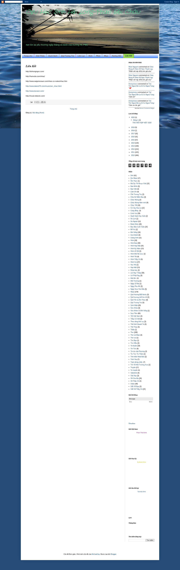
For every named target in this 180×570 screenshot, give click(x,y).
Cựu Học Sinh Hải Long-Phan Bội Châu (83, 12)
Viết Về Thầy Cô (136, 389)
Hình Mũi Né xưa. (137, 254)
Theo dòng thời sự (137, 321)
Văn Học (134, 376)
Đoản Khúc (134, 224)
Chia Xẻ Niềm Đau (137, 197)
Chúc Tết (134, 205)
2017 (133, 134)
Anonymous (133, 84)
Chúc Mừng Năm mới (138, 202)
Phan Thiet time (141, 432)
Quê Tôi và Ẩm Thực (138, 300)
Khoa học (134, 270)
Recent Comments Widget (147, 108)
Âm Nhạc (134, 178)
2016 (133, 137)
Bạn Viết (134, 189)
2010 (133, 155)
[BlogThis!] (37, 102)
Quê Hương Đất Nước (139, 294)
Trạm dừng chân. (137, 362)
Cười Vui (134, 213)
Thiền (132, 330)
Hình (132, 240)
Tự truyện (134, 370)
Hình (90, 56)
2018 (133, 130)
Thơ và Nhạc (135, 335)
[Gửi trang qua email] (31, 102)
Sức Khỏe (134, 308)
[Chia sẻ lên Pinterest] (44, 102)
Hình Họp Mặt (135, 246)
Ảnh (132, 175)
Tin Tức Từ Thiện (137, 354)
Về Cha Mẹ (134, 378)
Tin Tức (133, 349)
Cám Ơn (134, 192)
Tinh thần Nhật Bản (137, 357)
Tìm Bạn (134, 340)
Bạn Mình (134, 186)
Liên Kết (128, 56)
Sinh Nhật (134, 305)
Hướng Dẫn (116, 56)
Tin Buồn (134, 346)
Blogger (113, 554)
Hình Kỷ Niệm (135, 248)
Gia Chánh (134, 235)
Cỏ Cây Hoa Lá (136, 208)
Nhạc (106, 56)
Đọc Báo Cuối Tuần (137, 227)
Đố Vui (133, 229)
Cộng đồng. (135, 211)
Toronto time (142, 492)
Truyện (133, 367)
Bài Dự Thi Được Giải (138, 183)
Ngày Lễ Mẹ (135, 284)
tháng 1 (136, 120)
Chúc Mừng (135, 200)
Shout (131, 423)
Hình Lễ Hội (135, 251)
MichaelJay (96, 554)
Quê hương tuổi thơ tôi (139, 297)
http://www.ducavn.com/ (35, 91)
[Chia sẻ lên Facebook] (42, 102)
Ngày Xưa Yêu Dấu (137, 289)
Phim (98, 56)
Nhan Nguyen (133, 67)
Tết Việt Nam (135, 316)
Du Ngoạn (134, 221)
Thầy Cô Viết (135, 319)
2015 (133, 140)
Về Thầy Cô (135, 381)
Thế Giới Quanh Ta (137, 324)
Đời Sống (134, 232)
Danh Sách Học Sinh (138, 216)
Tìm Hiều (134, 343)
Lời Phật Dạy (135, 275)
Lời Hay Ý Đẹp (136, 273)
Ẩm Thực (134, 181)
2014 (133, 143)
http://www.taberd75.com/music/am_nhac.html (43, 86)
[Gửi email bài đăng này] (35, 102)
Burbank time (141, 462)
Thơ (132, 332)
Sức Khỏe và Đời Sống (139, 311)
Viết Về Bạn (135, 386)
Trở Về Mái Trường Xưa (139, 365)
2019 (133, 127)
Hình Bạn (134, 243)
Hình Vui (134, 262)
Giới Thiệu (40, 56)
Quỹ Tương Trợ (67, 56)
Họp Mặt (134, 267)
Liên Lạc (81, 56)
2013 (133, 146)
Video (133, 384)
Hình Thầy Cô (135, 259)
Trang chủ (28, 56)
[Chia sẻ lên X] (40, 102)
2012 (133, 149)
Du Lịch (133, 219)
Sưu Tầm (134, 313)
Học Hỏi (133, 265)
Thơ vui (133, 338)
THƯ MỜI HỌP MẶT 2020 (141, 123)
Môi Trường (135, 281)
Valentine (134, 373)
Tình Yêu (134, 359)
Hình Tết (134, 256)
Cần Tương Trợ (136, 194)
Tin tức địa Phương (138, 351)
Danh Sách (52, 56)
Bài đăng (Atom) (38, 113)
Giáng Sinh (134, 238)
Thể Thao (134, 327)
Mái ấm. (133, 278)
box (134, 423)
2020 (133, 117)
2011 (133, 152)
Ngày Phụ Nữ (135, 286)
